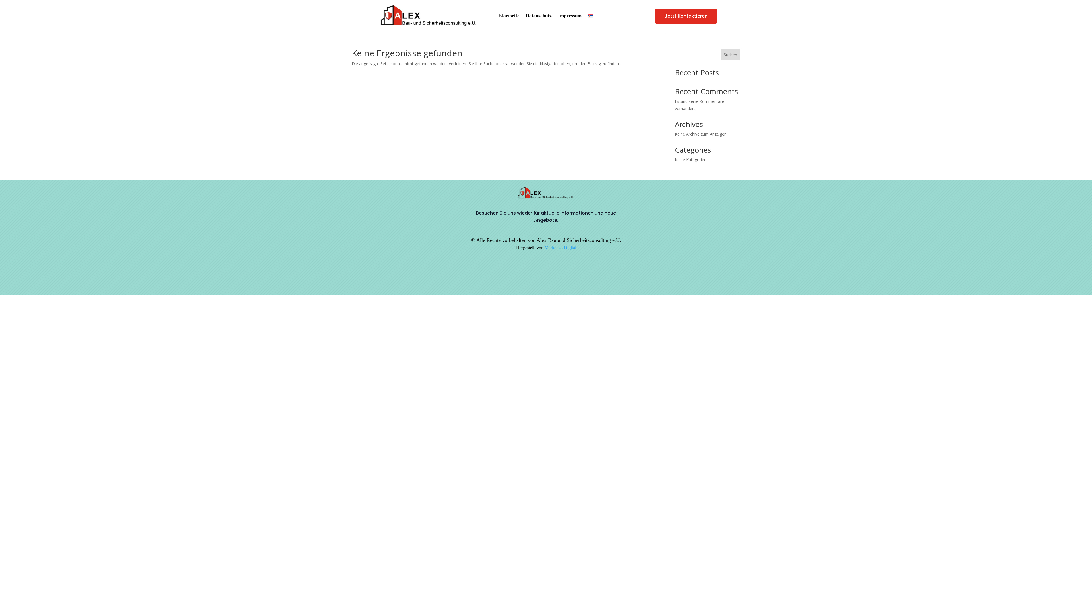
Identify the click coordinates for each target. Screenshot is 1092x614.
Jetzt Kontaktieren (686, 16)
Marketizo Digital (560, 247)
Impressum (570, 16)
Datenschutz (539, 16)
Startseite (509, 16)
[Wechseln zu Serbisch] (590, 17)
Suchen (730, 54)
